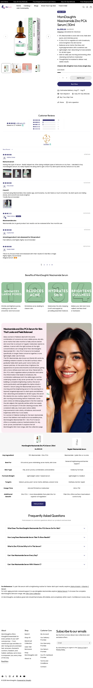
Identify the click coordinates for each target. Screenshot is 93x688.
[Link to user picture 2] (17, 173)
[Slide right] (48, 36)
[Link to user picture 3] (26, 173)
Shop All (27, 637)
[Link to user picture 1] (7, 173)
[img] (7, 155)
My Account (44, 634)
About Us (28, 658)
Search (27, 634)
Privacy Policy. (60, 650)
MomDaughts (11, 680)
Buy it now (74, 84)
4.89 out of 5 (20, 123)
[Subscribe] (89, 643)
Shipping (60, 32)
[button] (36, 120)
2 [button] (44, 265)
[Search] (83, 7)
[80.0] (46, 138)
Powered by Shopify (24, 680)
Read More (4, 661)
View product (38, 504)
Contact (43, 667)
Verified (46, 144)
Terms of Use (82, 648)
